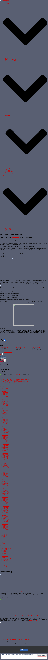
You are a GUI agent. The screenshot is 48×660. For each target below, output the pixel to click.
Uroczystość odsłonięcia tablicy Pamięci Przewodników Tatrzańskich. (16, 380)
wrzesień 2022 (5, 400)
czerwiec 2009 (5, 535)
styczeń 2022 (5, 404)
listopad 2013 (5, 477)
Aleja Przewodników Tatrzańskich (12, 173)
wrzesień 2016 (5, 445)
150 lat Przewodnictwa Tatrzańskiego (9, 382)
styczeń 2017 (5, 440)
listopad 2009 (5, 532)
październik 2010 (5, 519)
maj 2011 (4, 511)
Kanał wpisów (5, 566)
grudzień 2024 (5, 392)
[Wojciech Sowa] (3, 361)
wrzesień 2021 (5, 409)
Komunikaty (4, 552)
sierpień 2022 (5, 401)
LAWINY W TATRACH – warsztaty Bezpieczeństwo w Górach (15, 381)
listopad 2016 (5, 442)
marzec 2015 (5, 462)
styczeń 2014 (5, 476)
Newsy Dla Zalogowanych (7, 558)
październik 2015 (5, 455)
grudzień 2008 (5, 542)
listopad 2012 (5, 491)
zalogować (18, 374)
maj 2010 (4, 525)
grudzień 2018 (5, 429)
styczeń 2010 (5, 529)
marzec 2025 (5, 389)
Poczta (9, 168)
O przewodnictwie (8, 170)
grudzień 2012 (5, 490)
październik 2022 (5, 399)
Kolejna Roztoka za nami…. (21, 347)
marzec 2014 (5, 474)
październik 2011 (5, 506)
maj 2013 (4, 484)
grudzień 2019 (5, 423)
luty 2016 (4, 450)
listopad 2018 (5, 430)
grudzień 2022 (5, 396)
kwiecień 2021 (5, 412)
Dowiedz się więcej (21, 597)
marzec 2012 (5, 500)
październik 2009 (5, 533)
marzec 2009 (5, 538)
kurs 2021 (4, 553)
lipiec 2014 (4, 470)
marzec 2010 (5, 527)
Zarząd (6, 169)
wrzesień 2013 (5, 480)
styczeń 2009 (5, 541)
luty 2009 (4, 539)
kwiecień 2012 (5, 499)
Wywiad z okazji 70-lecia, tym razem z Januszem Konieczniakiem (15, 379)
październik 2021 (5, 408)
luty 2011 (4, 515)
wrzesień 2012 (5, 493)
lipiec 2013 (4, 482)
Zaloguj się (4, 565)
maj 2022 (4, 402)
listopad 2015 (5, 454)
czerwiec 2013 (5, 483)
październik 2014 (5, 467)
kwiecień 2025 (5, 388)
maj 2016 (4, 448)
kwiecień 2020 (5, 419)
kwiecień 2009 (5, 537)
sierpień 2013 (5, 481)
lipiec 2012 (4, 495)
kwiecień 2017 (5, 437)
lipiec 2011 (4, 509)
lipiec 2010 (4, 522)
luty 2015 (4, 463)
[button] (25, 57)
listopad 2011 (5, 504)
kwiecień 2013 (5, 485)
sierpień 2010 (5, 521)
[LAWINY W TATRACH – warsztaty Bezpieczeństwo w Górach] (11, 636)
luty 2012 (4, 501)
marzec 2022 (5, 403)
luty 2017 (4, 439)
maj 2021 (4, 411)
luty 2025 (4, 391)
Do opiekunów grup (9, 171)
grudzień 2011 (5, 503)
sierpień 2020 (5, 418)
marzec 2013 (5, 486)
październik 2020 (5, 417)
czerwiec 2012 (5, 497)
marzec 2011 (5, 513)
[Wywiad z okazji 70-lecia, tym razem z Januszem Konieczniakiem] (11, 588)
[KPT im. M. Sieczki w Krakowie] (4, 0)
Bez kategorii (5, 549)
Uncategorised (5, 560)
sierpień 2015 (5, 457)
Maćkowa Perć (8, 228)
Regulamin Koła (8, 172)
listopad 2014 (5, 466)
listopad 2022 (5, 397)
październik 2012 (5, 492)
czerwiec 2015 (5, 458)
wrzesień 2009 (5, 534)
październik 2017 (5, 433)
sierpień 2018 (5, 432)
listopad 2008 (5, 543)
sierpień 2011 (5, 508)
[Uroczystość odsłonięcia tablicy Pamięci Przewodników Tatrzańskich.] (11, 613)
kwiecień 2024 (5, 393)
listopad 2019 (5, 424)
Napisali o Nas (8, 229)
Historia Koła (7, 115)
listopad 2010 (5, 518)
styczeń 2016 (5, 451)
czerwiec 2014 (5, 471)
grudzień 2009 (5, 530)
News (3, 557)
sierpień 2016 (5, 446)
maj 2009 (4, 536)
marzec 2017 (5, 438)
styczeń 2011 (5, 516)
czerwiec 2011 (5, 510)
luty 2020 (4, 421)
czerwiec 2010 (5, 524)
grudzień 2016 (5, 441)
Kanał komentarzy (6, 567)
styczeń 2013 (5, 489)
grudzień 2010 (5, 517)
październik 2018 (5, 431)
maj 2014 (4, 472)
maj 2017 (4, 436)
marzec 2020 (5, 420)
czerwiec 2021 (5, 410)
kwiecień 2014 (5, 473)
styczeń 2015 (5, 464)
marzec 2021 (5, 413)
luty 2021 (4, 414)
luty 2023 (4, 395)
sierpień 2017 (5, 435)
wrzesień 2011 (5, 507)
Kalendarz (10, 167)
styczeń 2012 (5, 502)
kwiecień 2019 (5, 427)
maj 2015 (4, 459)
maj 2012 (4, 498)
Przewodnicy (5, 559)
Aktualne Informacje (8, 352)
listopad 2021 (5, 406)
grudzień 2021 (5, 405)
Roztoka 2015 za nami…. (4, 347)
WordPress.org (5, 569)
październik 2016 (5, 444)
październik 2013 (5, 479)
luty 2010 (4, 528)
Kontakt (4, 231)
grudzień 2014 (5, 465)
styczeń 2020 (5, 422)
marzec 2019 (5, 428)
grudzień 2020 (5, 415)
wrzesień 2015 (5, 456)
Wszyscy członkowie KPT (10, 60)
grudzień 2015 (5, 453)
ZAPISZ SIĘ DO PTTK (11, 59)
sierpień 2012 (5, 494)
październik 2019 (5, 426)
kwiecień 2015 (5, 460)
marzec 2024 (5, 394)
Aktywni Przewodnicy (9, 58)
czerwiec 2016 (5, 447)
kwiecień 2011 (5, 512)
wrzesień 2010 (5, 520)
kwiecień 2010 (5, 526)
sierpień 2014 (5, 468)
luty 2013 (4, 488)
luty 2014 (4, 475)
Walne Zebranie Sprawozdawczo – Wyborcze (11, 383)
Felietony (7, 230)
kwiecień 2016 (5, 449)
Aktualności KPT (5, 3)
